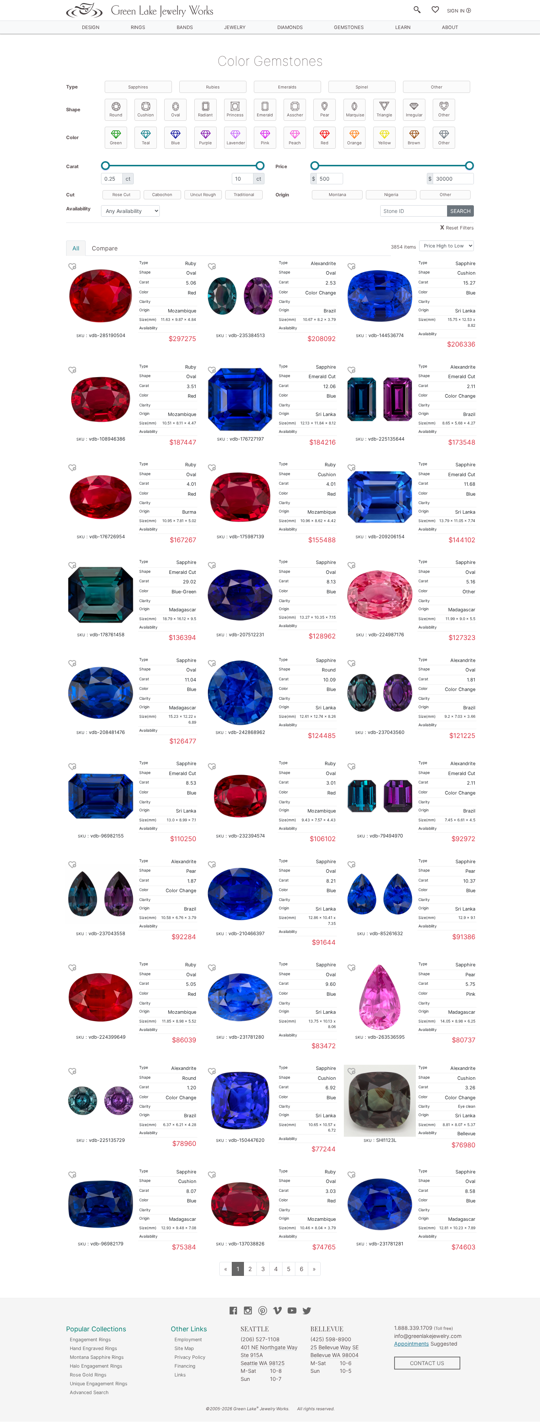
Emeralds (287, 87)
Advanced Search (89, 1392)
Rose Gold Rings (88, 1375)
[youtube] (292, 1311)
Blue (175, 142)
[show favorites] (435, 11)
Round (115, 114)
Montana (337, 194)
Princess (235, 114)
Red (324, 142)
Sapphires (138, 87)
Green (116, 142)
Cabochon (162, 194)
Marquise (355, 114)
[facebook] (233, 1311)
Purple (205, 142)
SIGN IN (456, 11)
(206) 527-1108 (260, 1339)
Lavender (236, 142)
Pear (324, 114)
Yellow (384, 142)
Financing (184, 1366)
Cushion (145, 114)
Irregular (414, 114)
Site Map (184, 1348)
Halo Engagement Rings (96, 1366)
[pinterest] (262, 1311)
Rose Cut (121, 194)
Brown (414, 142)
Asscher (295, 114)
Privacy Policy (189, 1357)
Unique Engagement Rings (98, 1383)
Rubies (213, 87)
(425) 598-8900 (330, 1339)
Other (436, 87)
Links (180, 1375)
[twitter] (306, 1311)
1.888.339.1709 (413, 1328)
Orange (354, 142)
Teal (146, 142)
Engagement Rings (90, 1339)
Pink (265, 142)
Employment (188, 1339)
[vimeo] (277, 1311)
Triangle (384, 114)
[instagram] (248, 1311)
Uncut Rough (203, 194)
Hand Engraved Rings (93, 1348)
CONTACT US (427, 1363)
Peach (295, 142)
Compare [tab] (105, 248)
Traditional (244, 194)
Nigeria (391, 194)
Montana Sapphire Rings (97, 1357)
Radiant (205, 114)
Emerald (265, 114)
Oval (175, 114)
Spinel (362, 87)
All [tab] (75, 248)
